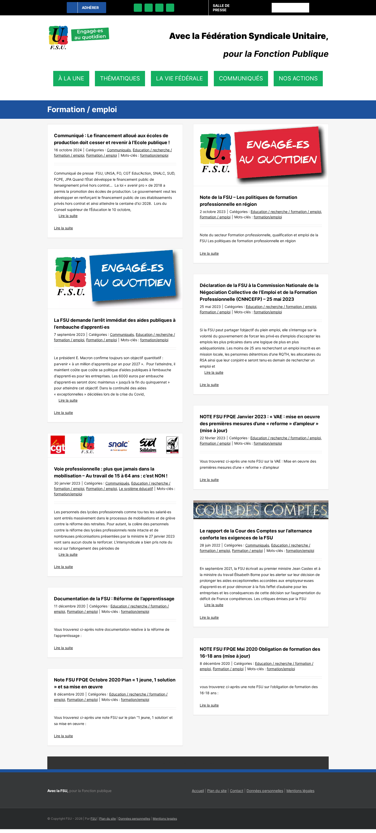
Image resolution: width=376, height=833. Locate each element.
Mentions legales (165, 818)
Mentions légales (300, 790)
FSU (94, 818)
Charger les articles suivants (188, 763)
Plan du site (217, 790)
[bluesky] (149, 8)
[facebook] (138, 8)
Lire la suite (68, 215)
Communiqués (119, 150)
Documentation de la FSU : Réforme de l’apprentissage (114, 598)
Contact (236, 790)
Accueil (198, 790)
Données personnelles (265, 790)
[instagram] (159, 8)
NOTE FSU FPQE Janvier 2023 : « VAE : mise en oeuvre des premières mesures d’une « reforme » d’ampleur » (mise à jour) (260, 423)
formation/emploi (154, 155)
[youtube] (170, 8)
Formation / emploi (101, 155)
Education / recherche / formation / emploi (286, 211)
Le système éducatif (136, 488)
